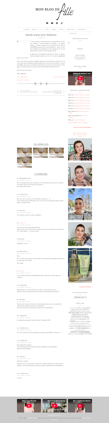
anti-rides (78, 307)
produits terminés (84, 323)
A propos (26, 29)
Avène (88, 307)
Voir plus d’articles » (85, 287)
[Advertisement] (41, 106)
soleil (71, 328)
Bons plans (71, 29)
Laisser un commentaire (59, 77)
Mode (47, 29)
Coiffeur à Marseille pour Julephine (24, 164)
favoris (75, 314)
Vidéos (54, 29)
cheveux (86, 309)
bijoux (73, 309)
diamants (88, 311)
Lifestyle (62, 29)
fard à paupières (86, 312)
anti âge (83, 308)
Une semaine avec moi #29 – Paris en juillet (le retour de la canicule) (80, 216)
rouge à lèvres (81, 325)
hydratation (76, 316)
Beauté (34, 29)
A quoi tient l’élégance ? (80, 120)
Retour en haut (54, 415)
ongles (88, 321)
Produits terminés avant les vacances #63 (80, 242)
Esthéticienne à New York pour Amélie (40, 155)
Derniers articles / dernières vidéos (80, 133)
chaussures (78, 309)
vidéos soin (71, 334)
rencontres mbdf (73, 325)
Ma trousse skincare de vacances (82, 94)
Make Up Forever (74, 319)
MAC (88, 318)
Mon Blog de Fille (32, 418)
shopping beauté (79, 326)
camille (22, 223)
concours (73, 311)
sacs (86, 325)
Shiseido (71, 326)
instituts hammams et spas (78, 318)
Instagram (85, 316)
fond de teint (83, 314)
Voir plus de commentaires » (83, 127)
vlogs (76, 334)
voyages (81, 333)
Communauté (81, 29)
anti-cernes (72, 307)
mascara (88, 319)
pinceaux (77, 323)
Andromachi (71, 122)
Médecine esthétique (81, 321)
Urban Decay (78, 330)
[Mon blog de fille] (54, 18)
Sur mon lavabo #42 (80, 279)
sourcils (75, 328)
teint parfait (82, 328)
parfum (73, 323)
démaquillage (73, 312)
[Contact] (47, 23)
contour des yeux (81, 311)
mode (72, 321)
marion (21, 271)
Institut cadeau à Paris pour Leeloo (56, 155)
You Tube (88, 333)
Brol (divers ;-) (20, 80)
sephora (89, 325)
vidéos (83, 330)
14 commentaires (23, 77)
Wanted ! (27, 80)
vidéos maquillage (80, 331)
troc (89, 328)
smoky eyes (88, 326)
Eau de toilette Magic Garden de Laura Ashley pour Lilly (24, 155)
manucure (82, 319)
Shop (41, 29)
